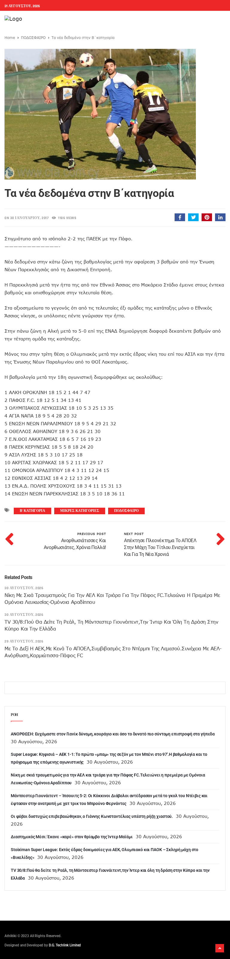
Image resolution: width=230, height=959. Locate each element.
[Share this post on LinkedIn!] (220, 217)
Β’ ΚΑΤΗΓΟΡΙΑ (32, 511)
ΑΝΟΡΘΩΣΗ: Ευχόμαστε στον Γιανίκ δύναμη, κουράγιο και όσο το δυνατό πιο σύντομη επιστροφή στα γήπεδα (113, 734)
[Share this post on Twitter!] (193, 217)
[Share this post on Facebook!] (180, 217)
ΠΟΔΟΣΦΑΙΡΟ (33, 37)
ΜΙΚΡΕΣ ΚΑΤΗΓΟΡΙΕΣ (79, 511)
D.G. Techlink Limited (65, 945)
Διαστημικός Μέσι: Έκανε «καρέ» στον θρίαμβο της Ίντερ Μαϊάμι (72, 836)
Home (9, 37)
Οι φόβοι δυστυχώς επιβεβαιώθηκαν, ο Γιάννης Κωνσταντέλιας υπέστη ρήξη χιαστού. (92, 816)
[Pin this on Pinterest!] (207, 217)
